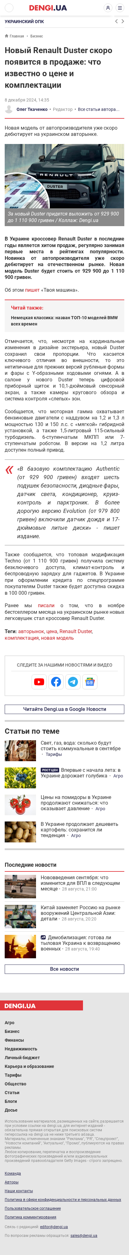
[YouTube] (39, 681)
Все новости (64, 969)
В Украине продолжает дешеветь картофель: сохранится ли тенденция (79, 829)
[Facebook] (56, 681)
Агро (118, 775)
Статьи (12, 1092)
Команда (13, 1173)
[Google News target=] (89, 681)
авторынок (31, 631)
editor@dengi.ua (54, 1227)
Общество (15, 1083)
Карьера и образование (29, 1066)
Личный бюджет (22, 1057)
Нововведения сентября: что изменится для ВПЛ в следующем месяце (80, 883)
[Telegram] (72, 681)
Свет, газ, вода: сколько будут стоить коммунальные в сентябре (81, 746)
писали (46, 605)
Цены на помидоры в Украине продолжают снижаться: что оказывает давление (76, 802)
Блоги (11, 1101)
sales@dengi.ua (83, 1235)
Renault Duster (75, 631)
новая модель (57, 638)
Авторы (11, 1182)
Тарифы (54, 754)
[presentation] (116, 21)
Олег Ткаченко (32, 109)
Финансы (14, 1040)
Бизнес (36, 36)
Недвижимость (21, 1048)
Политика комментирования (30, 1217)
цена (51, 631)
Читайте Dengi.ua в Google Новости (64, 709)
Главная (17, 36)
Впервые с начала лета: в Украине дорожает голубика (81, 773)
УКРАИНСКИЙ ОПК (24, 21)
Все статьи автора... (99, 109)
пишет (32, 290)
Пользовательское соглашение (33, 1208)
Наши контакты (19, 1191)
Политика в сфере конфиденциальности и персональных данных (63, 1200)
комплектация (22, 638)
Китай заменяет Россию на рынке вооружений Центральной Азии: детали (80, 913)
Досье (11, 1110)
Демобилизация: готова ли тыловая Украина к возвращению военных (80, 943)
